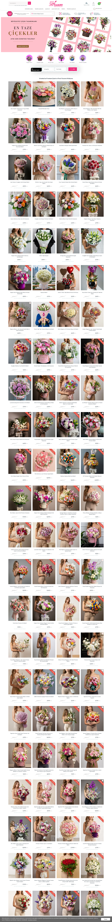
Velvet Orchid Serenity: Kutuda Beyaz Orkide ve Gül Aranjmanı (44, 403)
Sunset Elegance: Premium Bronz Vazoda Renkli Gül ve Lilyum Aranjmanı (92, 734)
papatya (25, 5)
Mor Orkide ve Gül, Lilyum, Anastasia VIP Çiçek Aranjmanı (20, 844)
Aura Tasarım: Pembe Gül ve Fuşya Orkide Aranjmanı (20, 109)
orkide (15, 5)
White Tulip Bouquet (43, 255)
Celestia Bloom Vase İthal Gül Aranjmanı (68, 219)
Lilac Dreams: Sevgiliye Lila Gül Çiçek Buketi (19, 182)
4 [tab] (57, 53)
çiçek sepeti (18, 5)
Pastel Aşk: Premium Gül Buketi (20, 623)
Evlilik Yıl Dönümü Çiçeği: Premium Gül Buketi (44, 696)
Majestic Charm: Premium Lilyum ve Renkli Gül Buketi (68, 697)
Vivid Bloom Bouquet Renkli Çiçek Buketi (68, 145)
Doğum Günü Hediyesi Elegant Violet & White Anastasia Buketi (44, 624)
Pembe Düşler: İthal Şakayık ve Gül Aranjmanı (44, 366)
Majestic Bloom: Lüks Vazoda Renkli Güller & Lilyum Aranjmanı (19, 330)
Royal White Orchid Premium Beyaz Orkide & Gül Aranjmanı (68, 366)
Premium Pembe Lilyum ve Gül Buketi (44, 843)
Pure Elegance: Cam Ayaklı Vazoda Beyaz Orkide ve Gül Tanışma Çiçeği (68, 734)
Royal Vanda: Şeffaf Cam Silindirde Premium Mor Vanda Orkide (44, 660)
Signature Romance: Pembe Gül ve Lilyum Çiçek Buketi (92, 771)
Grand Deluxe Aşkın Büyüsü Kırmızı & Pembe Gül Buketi (92, 183)
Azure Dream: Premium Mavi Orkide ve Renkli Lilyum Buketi (19, 697)
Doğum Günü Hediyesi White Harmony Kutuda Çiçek (19, 256)
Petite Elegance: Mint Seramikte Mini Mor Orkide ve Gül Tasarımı (92, 109)
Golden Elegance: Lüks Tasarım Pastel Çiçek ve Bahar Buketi (92, 330)
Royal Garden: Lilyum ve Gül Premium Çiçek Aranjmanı (43, 440)
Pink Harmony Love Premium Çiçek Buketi (44, 473)
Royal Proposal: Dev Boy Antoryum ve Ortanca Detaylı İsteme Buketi (43, 734)
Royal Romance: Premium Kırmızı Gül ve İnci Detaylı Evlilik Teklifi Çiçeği (68, 881)
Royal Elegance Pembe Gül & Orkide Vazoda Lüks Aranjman (92, 366)
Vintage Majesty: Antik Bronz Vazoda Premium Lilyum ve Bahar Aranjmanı (68, 513)
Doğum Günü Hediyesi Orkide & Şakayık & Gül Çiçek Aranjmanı (44, 513)
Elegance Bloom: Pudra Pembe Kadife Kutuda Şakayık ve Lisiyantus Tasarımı (20, 771)
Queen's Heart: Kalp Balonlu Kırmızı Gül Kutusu (68, 292)
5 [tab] (58, 53)
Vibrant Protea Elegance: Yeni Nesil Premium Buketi (68, 660)
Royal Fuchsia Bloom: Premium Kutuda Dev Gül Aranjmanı (43, 587)
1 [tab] (53, 53)
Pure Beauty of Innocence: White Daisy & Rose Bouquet (68, 109)
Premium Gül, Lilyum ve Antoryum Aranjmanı (92, 145)
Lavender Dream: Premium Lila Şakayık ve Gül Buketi (44, 550)
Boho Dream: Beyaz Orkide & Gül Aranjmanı (19, 439)
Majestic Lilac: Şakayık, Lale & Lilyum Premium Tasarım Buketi (20, 881)
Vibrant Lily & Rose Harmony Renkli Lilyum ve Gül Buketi (44, 146)
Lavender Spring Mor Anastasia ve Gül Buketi (20, 402)
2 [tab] (54, 53)
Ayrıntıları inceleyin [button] (32, 920)
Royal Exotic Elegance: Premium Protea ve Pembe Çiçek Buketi (68, 624)
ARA (73, 69)
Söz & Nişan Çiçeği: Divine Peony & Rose (20, 476)
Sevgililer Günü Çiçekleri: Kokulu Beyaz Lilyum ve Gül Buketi (92, 256)
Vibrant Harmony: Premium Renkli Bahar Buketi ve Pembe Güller (68, 403)
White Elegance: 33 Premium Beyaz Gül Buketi (68, 329)
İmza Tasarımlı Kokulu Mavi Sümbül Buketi (68, 182)
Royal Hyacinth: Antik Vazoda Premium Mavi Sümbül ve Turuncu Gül (92, 624)
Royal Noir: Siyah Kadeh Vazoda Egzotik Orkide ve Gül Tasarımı (68, 771)
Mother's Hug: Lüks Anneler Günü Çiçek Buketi (44, 183)
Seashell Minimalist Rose (43, 108)
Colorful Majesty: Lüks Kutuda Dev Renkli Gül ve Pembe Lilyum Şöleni (20, 587)
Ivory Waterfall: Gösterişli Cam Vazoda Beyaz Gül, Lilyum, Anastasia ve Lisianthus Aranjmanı (92, 882)
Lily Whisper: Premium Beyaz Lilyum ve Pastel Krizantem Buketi (92, 403)
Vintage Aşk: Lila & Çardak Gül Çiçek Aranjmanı (68, 256)
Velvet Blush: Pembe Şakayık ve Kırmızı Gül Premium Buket (92, 440)
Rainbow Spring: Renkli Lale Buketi (68, 476)
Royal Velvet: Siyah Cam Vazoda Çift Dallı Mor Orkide (92, 293)
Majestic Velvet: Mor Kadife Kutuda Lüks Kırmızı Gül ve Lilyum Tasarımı (20, 807)
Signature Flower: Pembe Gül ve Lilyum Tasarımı (92, 697)
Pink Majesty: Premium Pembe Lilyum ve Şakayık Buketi (68, 550)
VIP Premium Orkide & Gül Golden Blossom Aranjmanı (92, 477)
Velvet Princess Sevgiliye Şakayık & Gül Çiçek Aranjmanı (92, 550)
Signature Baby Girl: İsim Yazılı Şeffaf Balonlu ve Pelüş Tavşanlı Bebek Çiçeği (44, 807)
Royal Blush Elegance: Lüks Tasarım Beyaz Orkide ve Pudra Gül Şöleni (19, 660)
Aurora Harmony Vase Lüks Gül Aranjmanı (20, 219)
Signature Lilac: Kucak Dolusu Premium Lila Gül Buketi (19, 734)
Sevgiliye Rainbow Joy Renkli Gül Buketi (20, 366)
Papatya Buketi (44, 292)
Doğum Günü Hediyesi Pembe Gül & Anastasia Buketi (20, 146)
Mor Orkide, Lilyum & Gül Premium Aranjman (19, 512)
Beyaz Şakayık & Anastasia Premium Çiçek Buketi (68, 440)
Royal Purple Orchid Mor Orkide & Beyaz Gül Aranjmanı (92, 587)
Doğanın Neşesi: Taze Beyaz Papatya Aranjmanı (92, 219)
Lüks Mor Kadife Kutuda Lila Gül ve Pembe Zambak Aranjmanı (92, 844)
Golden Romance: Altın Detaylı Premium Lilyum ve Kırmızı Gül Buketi (20, 550)
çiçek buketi (22, 5)
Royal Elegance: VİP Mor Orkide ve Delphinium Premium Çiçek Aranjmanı (92, 807)
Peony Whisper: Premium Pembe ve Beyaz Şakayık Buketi (92, 513)
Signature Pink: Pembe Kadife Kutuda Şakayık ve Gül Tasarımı (68, 807)
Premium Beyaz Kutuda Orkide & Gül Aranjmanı (92, 660)
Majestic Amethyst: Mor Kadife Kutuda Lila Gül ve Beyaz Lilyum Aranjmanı (43, 771)
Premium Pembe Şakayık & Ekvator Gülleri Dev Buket (68, 844)
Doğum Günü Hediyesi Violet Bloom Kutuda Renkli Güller (19, 293)
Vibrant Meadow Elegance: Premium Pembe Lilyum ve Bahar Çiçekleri (44, 881)
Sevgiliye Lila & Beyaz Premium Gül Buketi (44, 219)
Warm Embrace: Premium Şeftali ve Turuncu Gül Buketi (68, 587)
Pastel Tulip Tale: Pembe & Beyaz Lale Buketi (44, 329)
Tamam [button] (105, 919)
